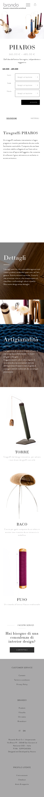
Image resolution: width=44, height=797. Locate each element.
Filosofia (22, 712)
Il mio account (22, 775)
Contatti (22, 675)
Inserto (9, 75)
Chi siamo (22, 717)
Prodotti (22, 708)
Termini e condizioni (22, 680)
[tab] (11, 119)
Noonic (33, 751)
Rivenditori (22, 721)
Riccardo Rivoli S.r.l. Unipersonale (22, 740)
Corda (9, 83)
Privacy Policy (22, 684)
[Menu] (26, 5)
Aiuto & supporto (22, 784)
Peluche (9, 91)
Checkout (22, 780)
